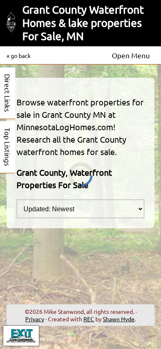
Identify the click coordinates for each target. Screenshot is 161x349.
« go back (19, 55)
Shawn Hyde (119, 319)
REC (88, 319)
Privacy (34, 319)
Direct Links (7, 93)
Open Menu (131, 55)
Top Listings (7, 147)
